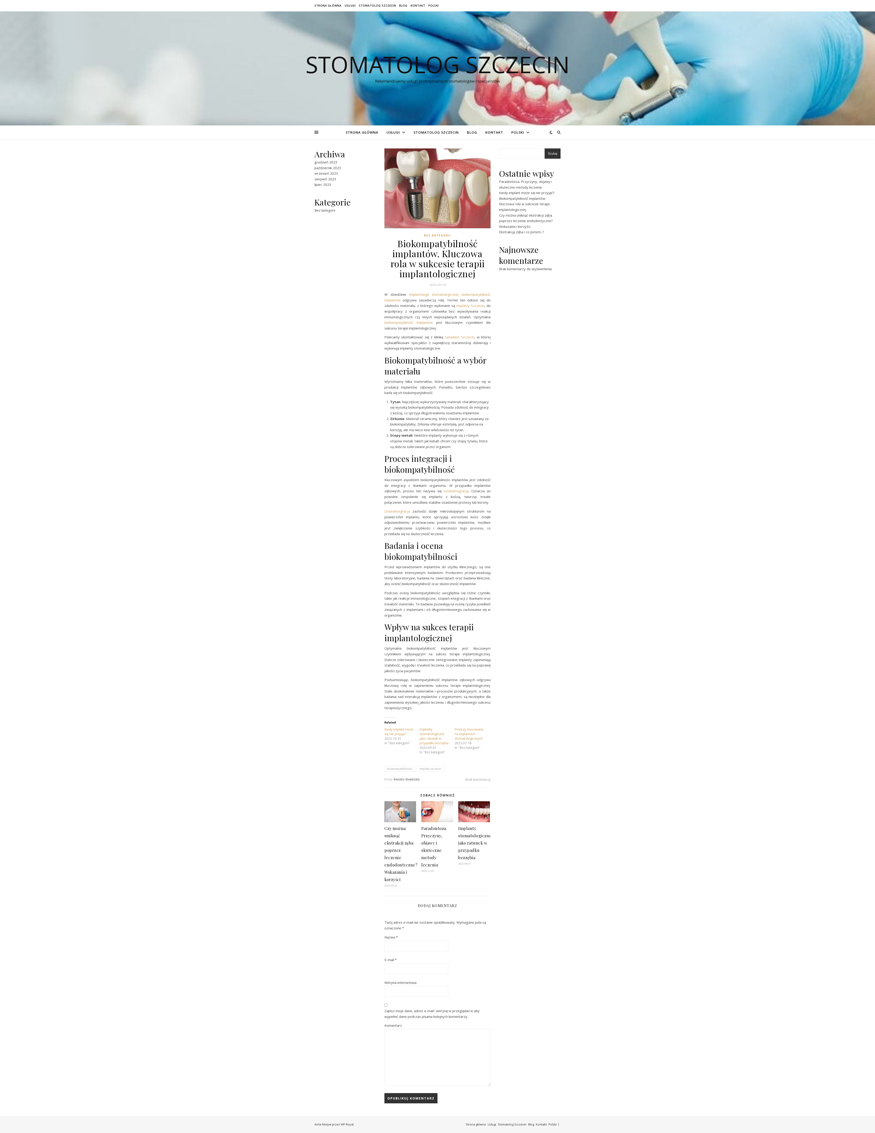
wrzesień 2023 (326, 173)
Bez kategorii (324, 210)
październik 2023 (327, 168)
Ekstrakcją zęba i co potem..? (521, 232)
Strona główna (328, 6)
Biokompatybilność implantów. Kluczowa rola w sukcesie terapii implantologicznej (524, 204)
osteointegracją (456, 491)
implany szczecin (430, 769)
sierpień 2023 (325, 179)
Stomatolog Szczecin (377, 6)
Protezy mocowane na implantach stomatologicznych (469, 734)
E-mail (390, 959)
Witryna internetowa (400, 982)
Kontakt (418, 6)
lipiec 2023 (322, 184)
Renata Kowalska (407, 779)
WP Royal (347, 1124)
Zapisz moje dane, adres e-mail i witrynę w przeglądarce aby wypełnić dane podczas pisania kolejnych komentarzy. (432, 1014)
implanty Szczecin (469, 305)
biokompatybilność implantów (408, 322)
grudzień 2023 (325, 162)
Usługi (350, 6)
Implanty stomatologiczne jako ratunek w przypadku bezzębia (433, 736)
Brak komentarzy (478, 779)
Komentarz (393, 1025)
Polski (433, 6)
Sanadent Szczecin (459, 337)
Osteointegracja (397, 511)
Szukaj (552, 153)
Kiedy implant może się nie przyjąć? (399, 731)
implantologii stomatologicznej (434, 294)
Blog (403, 6)
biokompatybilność (399, 769)
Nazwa (391, 937)
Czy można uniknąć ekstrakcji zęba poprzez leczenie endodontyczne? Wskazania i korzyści (526, 221)
